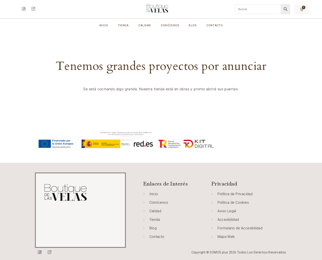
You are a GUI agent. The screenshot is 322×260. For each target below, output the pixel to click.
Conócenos (170, 25)
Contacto (215, 25)
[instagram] (33, 8)
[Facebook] (23, 8)
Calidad (144, 25)
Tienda (123, 25)
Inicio (103, 25)
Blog (193, 25)
